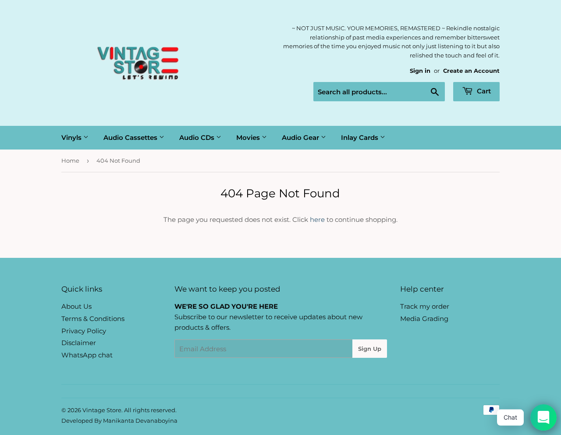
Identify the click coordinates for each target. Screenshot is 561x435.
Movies (249, 137)
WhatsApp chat (87, 355)
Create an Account (471, 71)
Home (70, 160)
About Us (76, 306)
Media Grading (424, 318)
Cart (483, 91)
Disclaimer (78, 343)
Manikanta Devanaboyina (140, 420)
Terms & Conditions (92, 318)
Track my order (424, 306)
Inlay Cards (360, 137)
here (317, 219)
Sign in (420, 71)
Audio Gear (301, 137)
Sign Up (369, 348)
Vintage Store (101, 410)
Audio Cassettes (131, 137)
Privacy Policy (83, 331)
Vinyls (72, 137)
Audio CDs (197, 137)
